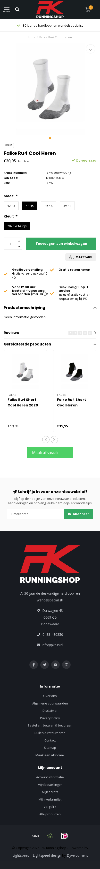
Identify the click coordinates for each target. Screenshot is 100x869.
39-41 (67, 206)
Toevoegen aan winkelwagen (61, 243)
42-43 (11, 206)
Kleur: (10, 216)
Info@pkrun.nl (52, 645)
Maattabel (84, 257)
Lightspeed (21, 855)
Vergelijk (50, 806)
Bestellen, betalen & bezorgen (50, 725)
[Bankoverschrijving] (35, 835)
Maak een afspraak (50, 755)
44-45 (30, 206)
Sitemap (50, 747)
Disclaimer (50, 710)
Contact (50, 740)
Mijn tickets (50, 792)
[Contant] (50, 835)
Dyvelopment (77, 855)
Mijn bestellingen (50, 784)
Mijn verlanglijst (50, 799)
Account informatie (50, 777)
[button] (50, 138)
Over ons (50, 696)
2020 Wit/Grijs (17, 226)
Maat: (10, 195)
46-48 (48, 206)
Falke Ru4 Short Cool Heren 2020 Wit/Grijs (23, 405)
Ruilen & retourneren (50, 733)
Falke (8, 145)
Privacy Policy (50, 718)
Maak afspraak (45, 452)
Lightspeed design (47, 855)
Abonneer (80, 514)
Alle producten (50, 814)
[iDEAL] (64, 835)
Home (31, 37)
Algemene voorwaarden (50, 703)
